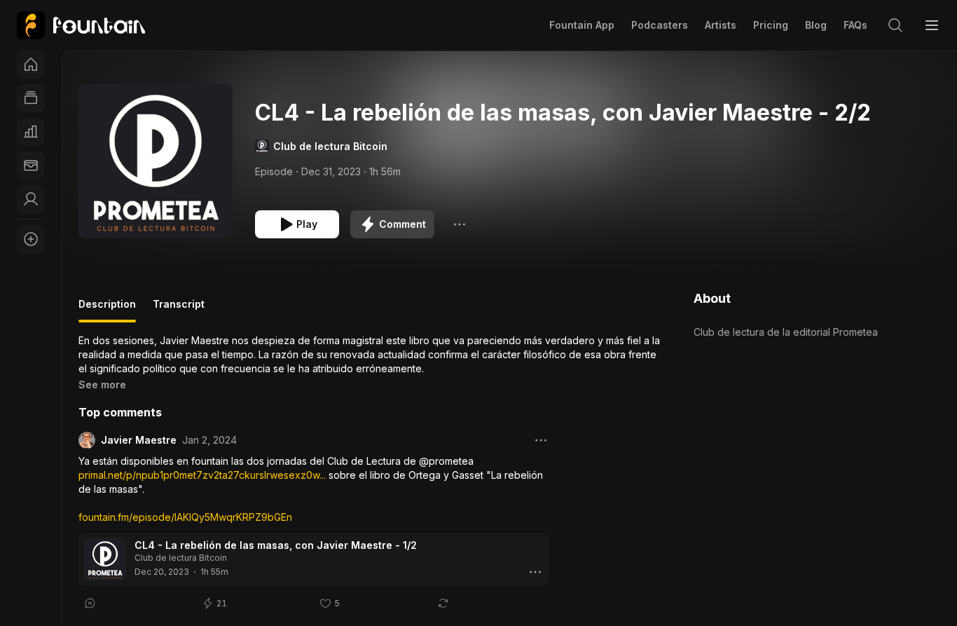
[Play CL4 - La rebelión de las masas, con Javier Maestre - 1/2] (105, 559)
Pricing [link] (770, 25)
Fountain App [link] (581, 25)
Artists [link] (720, 25)
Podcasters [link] (659, 25)
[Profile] (31, 199)
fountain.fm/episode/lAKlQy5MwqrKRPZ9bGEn (185, 517)
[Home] (31, 64)
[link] (81, 25)
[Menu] (931, 25)
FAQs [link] (855, 25)
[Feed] (31, 98)
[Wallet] (31, 165)
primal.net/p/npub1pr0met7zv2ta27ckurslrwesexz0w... (202, 475)
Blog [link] (816, 25)
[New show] (31, 239)
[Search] (895, 25)
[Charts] (31, 132)
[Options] (460, 224)
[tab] (107, 309)
